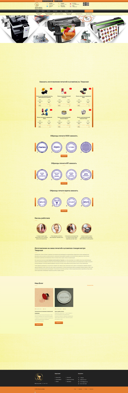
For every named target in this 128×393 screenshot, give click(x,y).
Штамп (57, 381)
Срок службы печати (59, 311)
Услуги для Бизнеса (79, 13)
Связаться (58, 33)
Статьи (86, 389)
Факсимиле (69, 381)
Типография (55, 11)
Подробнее (69, 33)
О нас (61, 11)
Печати (43, 11)
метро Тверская (58, 1)
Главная (37, 11)
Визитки (48, 11)
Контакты (66, 11)
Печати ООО (58, 377)
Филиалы (80, 389)
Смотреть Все (90, 285)
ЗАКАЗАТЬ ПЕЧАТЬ (44, 91)
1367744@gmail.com (84, 381)
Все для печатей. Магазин (39, 14)
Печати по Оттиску (70, 379)
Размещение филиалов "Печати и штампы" (49, 14)
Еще (72, 11)
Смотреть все (64, 155)
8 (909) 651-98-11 (83, 379)
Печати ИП (69, 377)
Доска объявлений (89, 13)
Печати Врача (58, 379)
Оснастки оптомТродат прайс (69, 14)
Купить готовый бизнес (59, 13)
